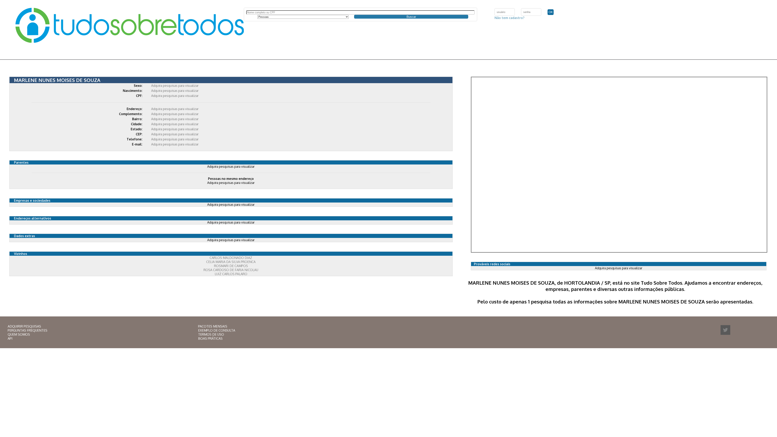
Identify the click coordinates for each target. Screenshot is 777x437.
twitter (725, 330)
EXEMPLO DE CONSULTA (216, 330)
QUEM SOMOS (19, 334)
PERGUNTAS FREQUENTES (27, 330)
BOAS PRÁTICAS (210, 338)
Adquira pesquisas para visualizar (174, 86)
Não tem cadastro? (509, 18)
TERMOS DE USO (211, 334)
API (10, 338)
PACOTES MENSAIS (212, 326)
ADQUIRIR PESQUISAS (24, 326)
